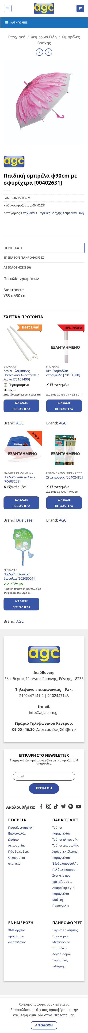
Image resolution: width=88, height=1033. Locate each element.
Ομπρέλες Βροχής (48, 213)
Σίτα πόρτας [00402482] (64, 477)
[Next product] (39, 52)
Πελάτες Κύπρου (64, 869)
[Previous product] (48, 52)
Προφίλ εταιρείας (20, 827)
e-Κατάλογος (17, 942)
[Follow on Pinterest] (70, 807)
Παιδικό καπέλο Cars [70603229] (19, 479)
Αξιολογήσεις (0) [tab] (17, 267)
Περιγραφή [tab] (13, 248)
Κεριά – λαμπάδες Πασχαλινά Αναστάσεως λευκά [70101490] (21, 375)
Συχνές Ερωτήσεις (65, 930)
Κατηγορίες (18, 22)
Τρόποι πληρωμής (65, 839)
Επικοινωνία (17, 833)
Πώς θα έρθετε (18, 851)
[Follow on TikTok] (56, 807)
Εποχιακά (16, 37)
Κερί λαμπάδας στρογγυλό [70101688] (63, 373)
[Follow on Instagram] (48, 807)
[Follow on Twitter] (63, 807)
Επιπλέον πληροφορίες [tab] (24, 257)
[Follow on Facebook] (41, 807)
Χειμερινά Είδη (44, 37)
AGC (20, 423)
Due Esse (24, 520)
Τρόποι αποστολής (65, 845)
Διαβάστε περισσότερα (21, 406)
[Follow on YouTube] (78, 807)
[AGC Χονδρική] (44, 8)
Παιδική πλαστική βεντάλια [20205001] (19, 576)
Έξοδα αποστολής (65, 863)
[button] (7, 8)
